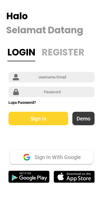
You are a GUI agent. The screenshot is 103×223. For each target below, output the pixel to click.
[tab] (21, 52)
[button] (38, 118)
